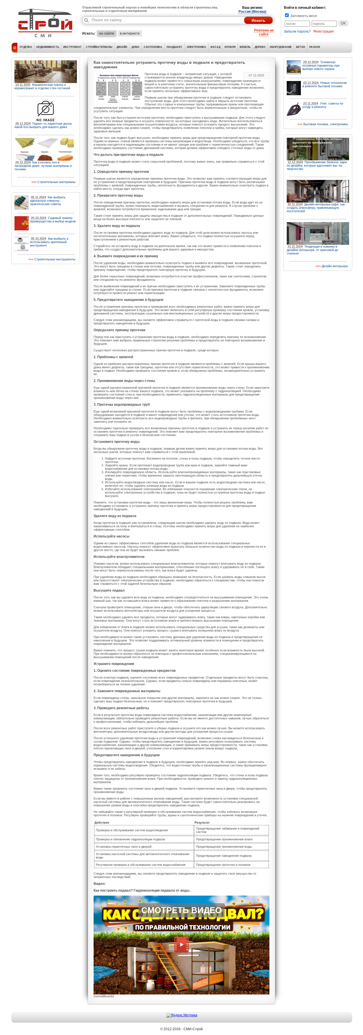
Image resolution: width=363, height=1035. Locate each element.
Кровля (230, 47)
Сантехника (153, 47)
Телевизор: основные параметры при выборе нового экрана (320, 65)
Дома (136, 47)
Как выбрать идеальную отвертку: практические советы (48, 200)
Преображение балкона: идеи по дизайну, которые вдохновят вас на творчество (317, 165)
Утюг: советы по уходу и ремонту (322, 105)
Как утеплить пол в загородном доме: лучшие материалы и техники (43, 166)
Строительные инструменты (54, 259)
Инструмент (72, 47)
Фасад (215, 47)
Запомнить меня (303, 16)
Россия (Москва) (252, 12)
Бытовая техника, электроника (325, 124)
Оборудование (281, 47)
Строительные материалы (56, 182)
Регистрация (323, 31)
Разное (314, 47)
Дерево (260, 47)
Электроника (196, 47)
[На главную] (45, 38)
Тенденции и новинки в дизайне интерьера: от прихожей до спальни (312, 250)
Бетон (300, 47)
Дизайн (122, 47)
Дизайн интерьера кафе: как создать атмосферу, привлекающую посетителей (316, 208)
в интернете (130, 33)
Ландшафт (174, 47)
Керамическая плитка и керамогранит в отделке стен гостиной (42, 86)
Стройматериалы (99, 47)
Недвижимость (47, 47)
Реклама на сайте (264, 32)
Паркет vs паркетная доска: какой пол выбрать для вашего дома (43, 125)
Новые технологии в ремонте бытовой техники (324, 84)
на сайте (106, 33)
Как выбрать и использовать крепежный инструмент (49, 242)
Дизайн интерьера (335, 266)
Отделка (26, 47)
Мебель (245, 47)
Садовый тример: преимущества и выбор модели (53, 219)
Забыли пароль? (297, 31)
